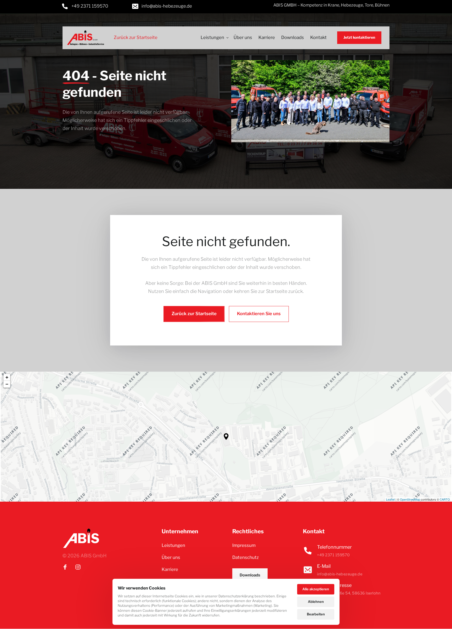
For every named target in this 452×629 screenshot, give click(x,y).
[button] (226, 436)
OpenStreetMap (410, 499)
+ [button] (6, 377)
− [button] (6, 384)
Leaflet (390, 499)
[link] (85, 6)
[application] (226, 436)
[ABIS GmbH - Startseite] (85, 38)
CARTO (445, 499)
